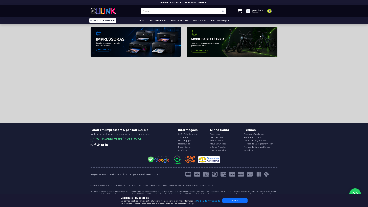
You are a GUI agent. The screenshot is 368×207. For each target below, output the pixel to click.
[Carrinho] (240, 11)
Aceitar (234, 200)
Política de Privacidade (208, 201)
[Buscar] (223, 11)
